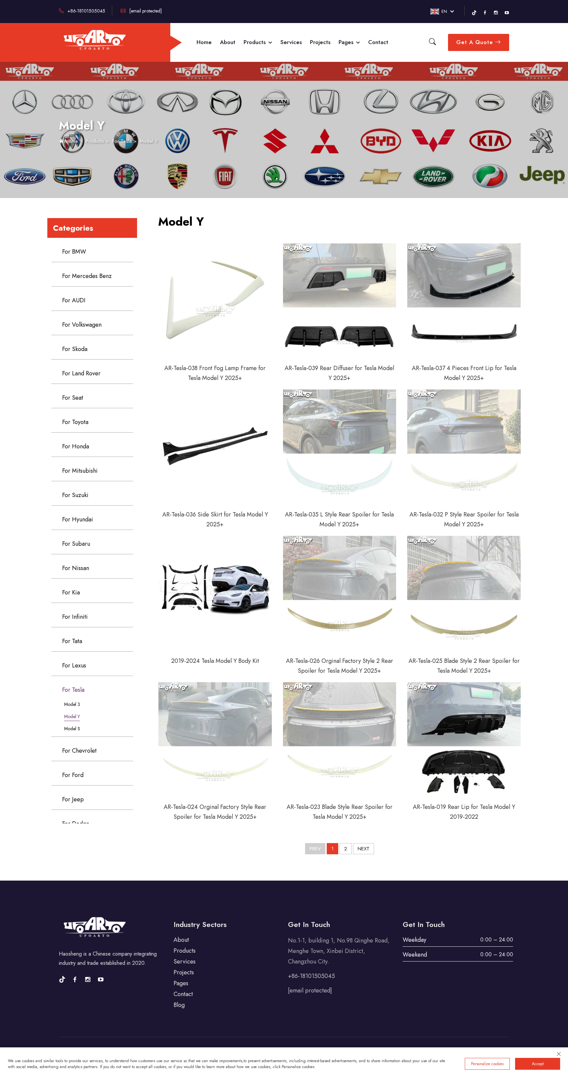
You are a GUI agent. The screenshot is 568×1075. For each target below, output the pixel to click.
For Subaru (76, 543)
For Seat (72, 397)
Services (291, 42)
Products (255, 42)
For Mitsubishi (80, 470)
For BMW (74, 251)
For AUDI (73, 300)
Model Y (149, 141)
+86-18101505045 (85, 11)
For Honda (75, 446)
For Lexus (74, 665)
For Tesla (122, 141)
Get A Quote (475, 42)
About (227, 42)
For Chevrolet (79, 750)
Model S (72, 728)
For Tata (72, 641)
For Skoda (74, 349)
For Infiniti (75, 616)
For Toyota (75, 422)
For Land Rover (81, 373)
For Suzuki (75, 495)
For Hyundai (77, 519)
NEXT (363, 848)
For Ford (72, 775)
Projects (320, 42)
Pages (347, 42)
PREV (315, 848)
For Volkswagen (82, 324)
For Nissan (75, 568)
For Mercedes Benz (87, 276)
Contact (378, 42)
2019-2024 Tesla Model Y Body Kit (215, 661)
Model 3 (72, 704)
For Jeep (73, 799)
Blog (179, 1005)
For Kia (71, 592)
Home (204, 42)
